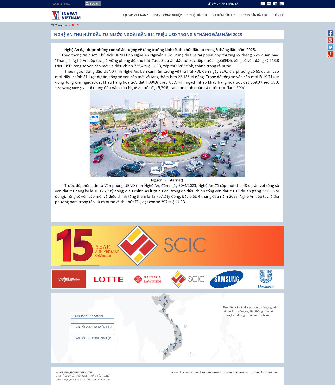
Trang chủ (61, 25)
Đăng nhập (218, 4)
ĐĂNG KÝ (233, 4)
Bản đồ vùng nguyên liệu (93, 327)
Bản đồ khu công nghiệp (92, 338)
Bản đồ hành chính (88, 315)
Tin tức (76, 25)
